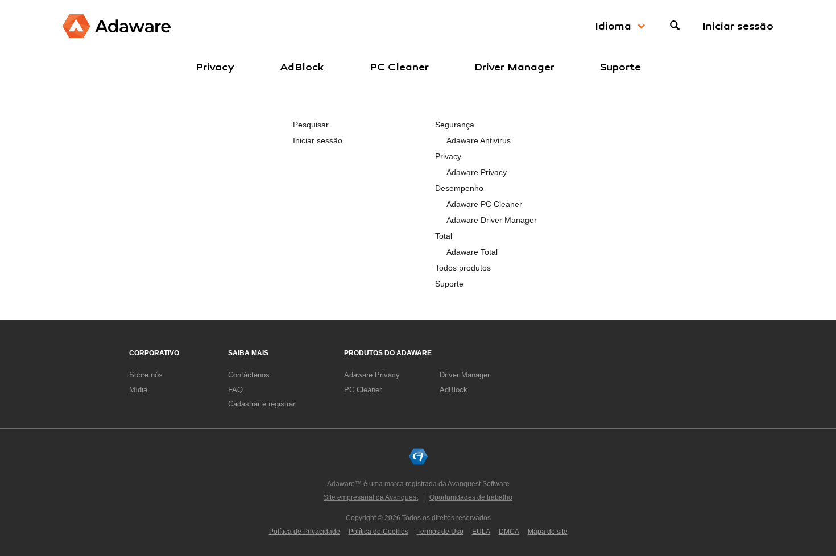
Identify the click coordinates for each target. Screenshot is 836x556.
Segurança (454, 124)
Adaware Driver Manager (491, 220)
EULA (481, 532)
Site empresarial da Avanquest (371, 497)
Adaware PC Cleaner (484, 204)
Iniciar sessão (737, 26)
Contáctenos (249, 375)
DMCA (509, 532)
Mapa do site (548, 532)
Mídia (138, 389)
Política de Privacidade (304, 532)
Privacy (215, 67)
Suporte (620, 67)
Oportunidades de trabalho (470, 497)
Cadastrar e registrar (261, 404)
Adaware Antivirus (478, 140)
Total (443, 235)
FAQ (235, 389)
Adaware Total (472, 251)
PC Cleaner (399, 67)
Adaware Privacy (476, 172)
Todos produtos (463, 267)
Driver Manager (514, 67)
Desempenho (459, 188)
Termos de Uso (440, 532)
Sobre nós (146, 375)
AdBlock (302, 67)
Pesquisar (311, 124)
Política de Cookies (378, 532)
